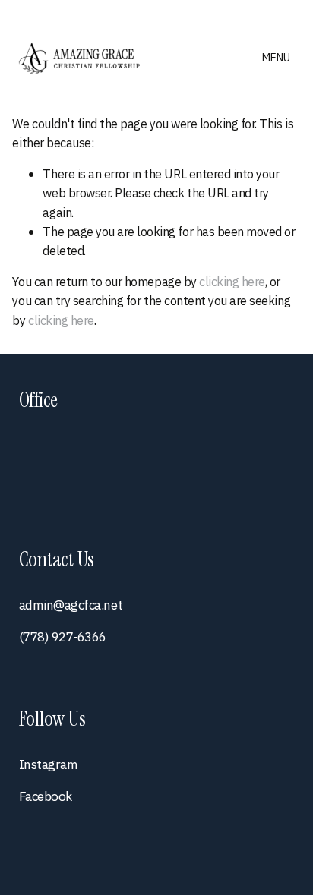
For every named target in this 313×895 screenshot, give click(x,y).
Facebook (45, 796)
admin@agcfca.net (70, 604)
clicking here (232, 281)
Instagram (48, 764)
